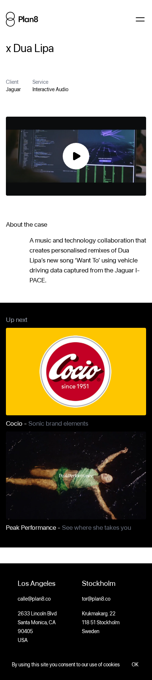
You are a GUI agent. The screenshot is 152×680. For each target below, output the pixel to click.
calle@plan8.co (34, 599)
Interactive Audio (50, 89)
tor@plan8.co (96, 599)
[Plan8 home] (22, 19)
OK (135, 664)
